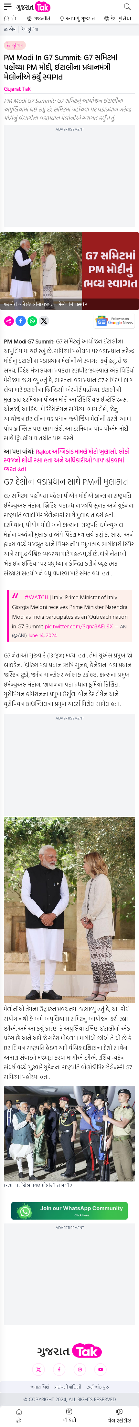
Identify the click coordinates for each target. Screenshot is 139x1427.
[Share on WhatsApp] (32, 321)
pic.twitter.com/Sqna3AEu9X (79, 626)
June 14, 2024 (42, 635)
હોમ (14, 18)
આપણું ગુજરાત (80, 18)
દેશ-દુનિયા (121, 18)
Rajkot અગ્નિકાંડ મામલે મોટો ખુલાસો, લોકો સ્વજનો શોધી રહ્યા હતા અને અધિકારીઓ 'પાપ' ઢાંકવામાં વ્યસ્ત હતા (67, 460)
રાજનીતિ (41, 18)
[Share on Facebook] (21, 321)
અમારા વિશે (39, 1387)
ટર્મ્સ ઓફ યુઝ (97, 1387)
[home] (69, 1350)
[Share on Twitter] (44, 321)
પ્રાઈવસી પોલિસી (67, 1387)
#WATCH (36, 597)
